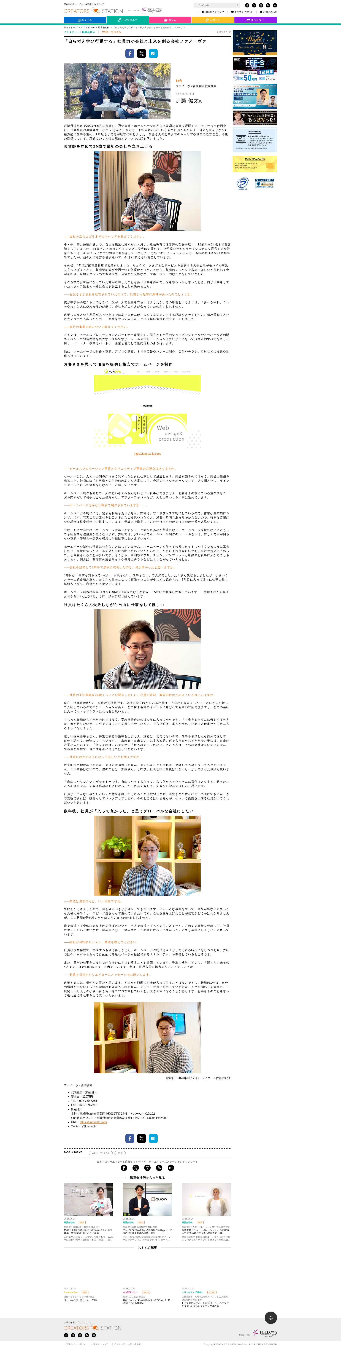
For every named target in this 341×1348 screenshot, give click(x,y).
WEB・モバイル (101, 1153)
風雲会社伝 (103, 27)
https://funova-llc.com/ (147, 453)
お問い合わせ (270, 12)
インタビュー (87, 27)
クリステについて (243, 12)
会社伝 (113, 28)
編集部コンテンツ (214, 12)
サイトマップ (118, 1344)
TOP (271, 1319)
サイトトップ (70, 27)
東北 (120, 1153)
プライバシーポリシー (76, 1344)
